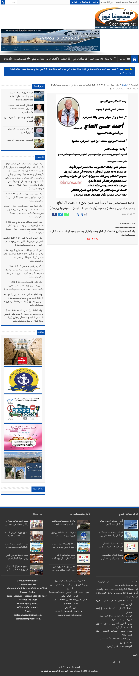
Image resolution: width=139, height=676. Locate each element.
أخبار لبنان (123, 59)
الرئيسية (134, 85)
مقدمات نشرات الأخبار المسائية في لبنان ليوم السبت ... (63, 558)
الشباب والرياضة (20, 59)
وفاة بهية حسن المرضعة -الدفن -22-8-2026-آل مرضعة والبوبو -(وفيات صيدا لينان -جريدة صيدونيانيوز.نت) (24, 198)
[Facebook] (119, 662)
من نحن (95, 2)
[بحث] (3, 2)
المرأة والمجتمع (79, 59)
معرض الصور (94, 59)
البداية (134, 59)
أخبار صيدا (109, 59)
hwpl (6, 59)
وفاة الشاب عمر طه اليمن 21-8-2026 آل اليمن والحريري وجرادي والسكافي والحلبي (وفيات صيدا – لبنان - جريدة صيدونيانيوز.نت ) (23, 242)
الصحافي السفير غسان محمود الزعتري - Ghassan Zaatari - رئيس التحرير (20, 109)
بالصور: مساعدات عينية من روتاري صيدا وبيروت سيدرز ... (16, 524)
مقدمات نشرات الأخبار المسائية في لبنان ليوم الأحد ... (111, 547)
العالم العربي (51, 59)
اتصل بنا (75, 2)
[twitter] (114, 662)
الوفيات (64, 59)
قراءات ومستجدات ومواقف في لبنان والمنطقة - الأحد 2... (63, 524)
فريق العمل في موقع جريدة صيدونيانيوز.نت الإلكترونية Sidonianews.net (21, 97)
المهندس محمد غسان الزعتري (20, 140)
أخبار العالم (36, 59)
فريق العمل (86, 2)
